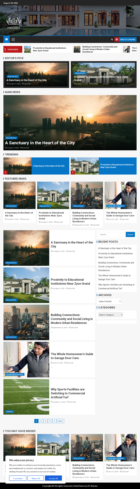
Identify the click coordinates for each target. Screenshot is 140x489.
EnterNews (79, 485)
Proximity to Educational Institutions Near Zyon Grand (58, 142)
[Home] (6, 39)
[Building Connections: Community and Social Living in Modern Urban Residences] (85, 166)
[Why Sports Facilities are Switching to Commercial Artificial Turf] (26, 397)
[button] (13, 39)
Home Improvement (116, 206)
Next (60, 421)
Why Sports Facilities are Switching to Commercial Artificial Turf (68, 393)
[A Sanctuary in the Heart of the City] (19, 195)
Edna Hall (27, 84)
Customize (17, 478)
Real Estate (13, 76)
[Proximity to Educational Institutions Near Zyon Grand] (70, 122)
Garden (9, 411)
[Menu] (13, 39)
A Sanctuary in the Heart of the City (27, 80)
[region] (35, 470)
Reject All (36, 478)
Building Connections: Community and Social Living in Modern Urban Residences (116, 166)
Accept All (53, 478)
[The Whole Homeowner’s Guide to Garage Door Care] (121, 195)
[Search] (112, 39)
